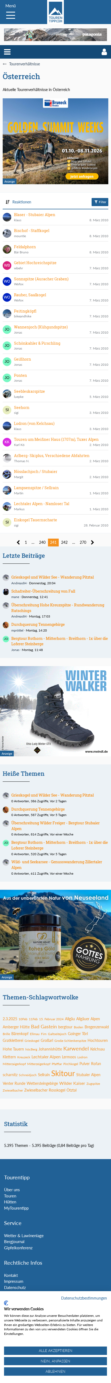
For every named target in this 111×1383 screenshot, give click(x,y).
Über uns (12, 1189)
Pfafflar (57, 1064)
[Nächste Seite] (92, 542)
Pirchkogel (70, 1064)
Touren (10, 1195)
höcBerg (31, 1049)
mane (15, 597)
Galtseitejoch (57, 1034)
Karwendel (76, 1048)
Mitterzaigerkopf (14, 1064)
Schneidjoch (28, 1075)
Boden (78, 1027)
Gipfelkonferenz (18, 1247)
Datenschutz (15, 1287)
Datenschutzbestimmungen (84, 1298)
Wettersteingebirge (42, 1083)
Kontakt (11, 1275)
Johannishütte (50, 1049)
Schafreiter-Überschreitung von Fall (43, 591)
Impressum (13, 1281)
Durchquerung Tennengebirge (38, 624)
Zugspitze (93, 1084)
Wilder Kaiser (72, 1083)
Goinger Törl (78, 1033)
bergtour (65, 1027)
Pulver (84, 1063)
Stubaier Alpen (88, 1074)
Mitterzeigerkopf (38, 1064)
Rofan (96, 1063)
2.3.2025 (10, 1018)
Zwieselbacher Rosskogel (44, 1090)
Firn (44, 1034)
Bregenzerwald (97, 1027)
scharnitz (10, 1074)
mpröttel (17, 630)
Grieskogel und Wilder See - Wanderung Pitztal (52, 577)
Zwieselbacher (13, 1090)
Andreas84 (19, 583)
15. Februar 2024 (51, 1019)
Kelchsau (97, 1049)
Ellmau (35, 1034)
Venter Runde (14, 1083)
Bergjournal (14, 1241)
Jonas (15, 650)
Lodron (82, 1057)
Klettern (9, 1057)
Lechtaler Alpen (46, 1056)
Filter (102, 202)
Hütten (10, 1201)
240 (42, 542)
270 (83, 542)
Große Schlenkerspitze (70, 1041)
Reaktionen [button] (21, 202)
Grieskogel (32, 1041)
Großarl (47, 1040)
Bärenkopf (20, 1033)
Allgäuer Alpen (88, 1018)
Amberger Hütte (16, 1027)
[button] (7, 52)
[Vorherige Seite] (18, 542)
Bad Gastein (44, 1026)
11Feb (33, 1019)
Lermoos (69, 1057)
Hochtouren (98, 1040)
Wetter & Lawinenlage (24, 1235)
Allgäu (70, 1018)
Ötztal (72, 1090)
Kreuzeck (23, 1057)
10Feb (23, 1019)
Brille (6, 1034)
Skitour (63, 1073)
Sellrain (44, 1074)
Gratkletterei (13, 1040)
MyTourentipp (16, 1208)
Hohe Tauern (13, 1049)
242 (64, 542)
